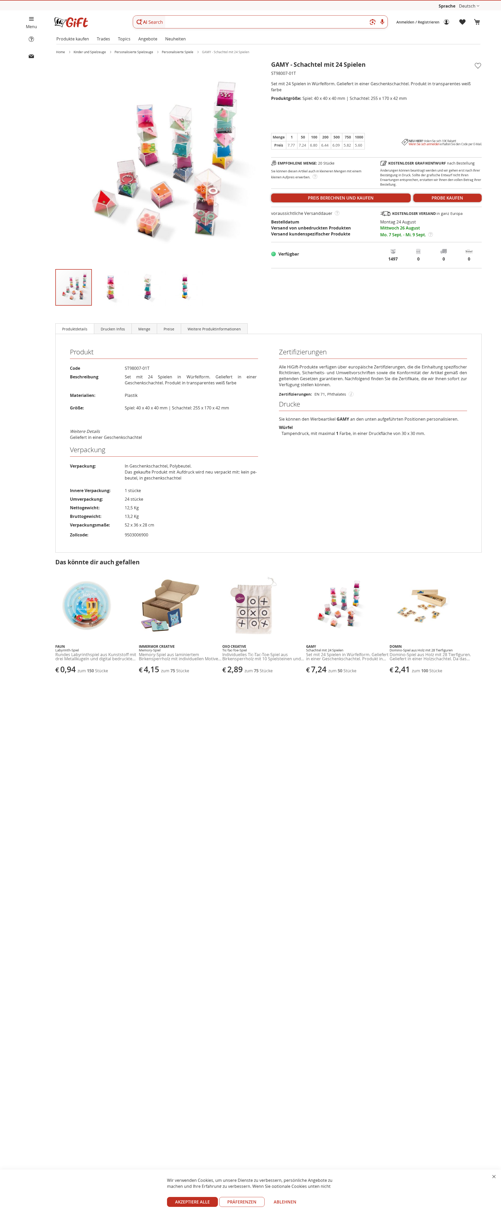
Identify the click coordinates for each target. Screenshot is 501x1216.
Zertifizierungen (303, 351)
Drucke (289, 404)
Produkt (82, 351)
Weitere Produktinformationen (214, 328)
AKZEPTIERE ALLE (192, 1202)
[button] (469, 6)
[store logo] (71, 22)
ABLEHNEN (285, 1202)
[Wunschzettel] (463, 22)
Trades (103, 39)
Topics (124, 39)
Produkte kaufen (72, 39)
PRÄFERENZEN (242, 1202)
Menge (144, 328)
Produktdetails (74, 328)
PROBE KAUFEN (447, 198)
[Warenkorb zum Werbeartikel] (477, 22)
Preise (169, 328)
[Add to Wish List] (478, 66)
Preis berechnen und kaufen (341, 198)
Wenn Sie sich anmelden (424, 144)
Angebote (147, 39)
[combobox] (260, 21)
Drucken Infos (113, 328)
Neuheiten (175, 39)
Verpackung (87, 449)
